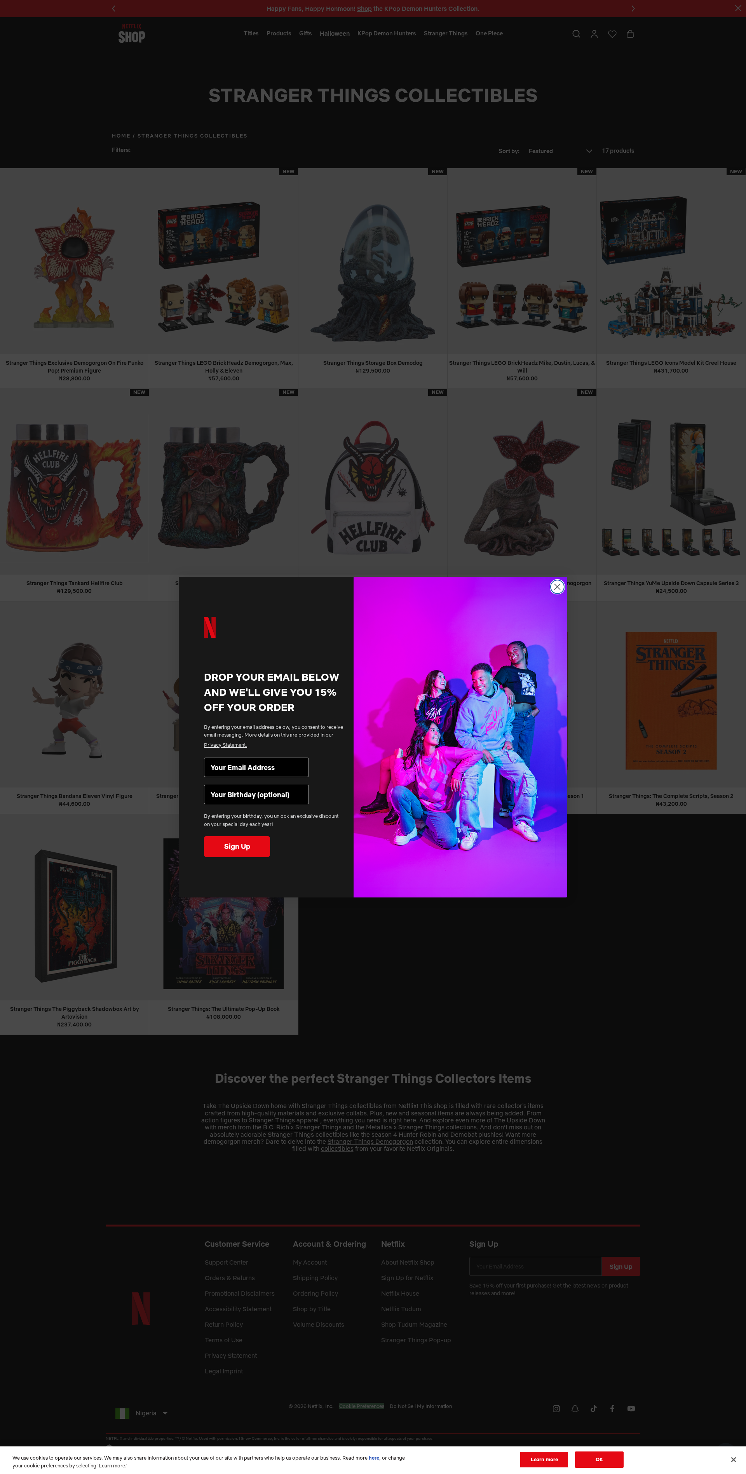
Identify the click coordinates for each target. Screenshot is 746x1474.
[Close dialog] (557, 587)
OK (599, 1459)
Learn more (544, 1459)
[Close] (733, 1459)
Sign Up (237, 846)
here (374, 1458)
